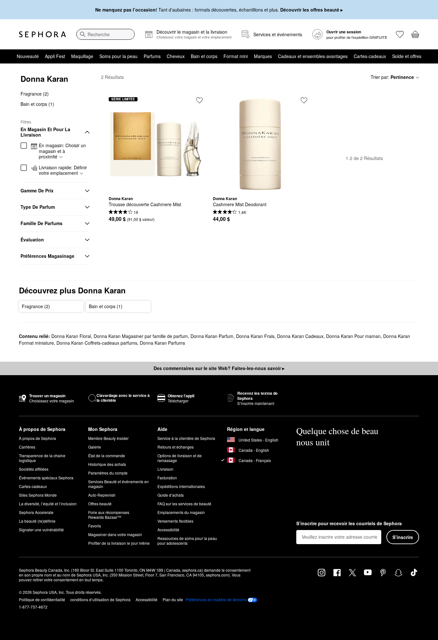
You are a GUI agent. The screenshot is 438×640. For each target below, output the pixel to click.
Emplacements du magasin (181, 512)
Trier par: (392, 77)
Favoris (94, 525)
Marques (263, 56)
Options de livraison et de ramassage (179, 458)
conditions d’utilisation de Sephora (100, 599)
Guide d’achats (170, 495)
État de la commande (106, 455)
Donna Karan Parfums (162, 343)
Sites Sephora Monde (38, 495)
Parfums (152, 56)
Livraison (165, 469)
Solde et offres (406, 56)
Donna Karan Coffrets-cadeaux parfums (96, 343)
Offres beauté (100, 503)
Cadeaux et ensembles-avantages (313, 56)
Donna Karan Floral (71, 336)
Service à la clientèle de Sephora (186, 438)
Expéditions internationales (181, 486)
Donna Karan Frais (255, 336)
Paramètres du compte (108, 473)
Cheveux (176, 56)
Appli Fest (55, 56)
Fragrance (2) (35, 93)
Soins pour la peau (118, 56)
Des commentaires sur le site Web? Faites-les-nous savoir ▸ (219, 368)
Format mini (235, 56)
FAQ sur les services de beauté (184, 503)
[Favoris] (400, 34)
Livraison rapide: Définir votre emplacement (63, 170)
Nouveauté (28, 56)
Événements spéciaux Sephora (46, 477)
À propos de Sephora (37, 438)
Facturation (167, 477)
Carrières (27, 447)
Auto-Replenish (101, 495)
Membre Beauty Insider (108, 438)
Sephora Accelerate (36, 512)
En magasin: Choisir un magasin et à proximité (62, 151)
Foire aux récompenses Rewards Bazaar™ (108, 514)
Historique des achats (107, 464)
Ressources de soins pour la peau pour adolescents (187, 540)
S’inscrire (402, 537)
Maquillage (82, 56)
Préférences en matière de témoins (216, 599)
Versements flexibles (175, 521)
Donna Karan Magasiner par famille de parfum (141, 336)
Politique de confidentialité (42, 599)
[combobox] (105, 34)
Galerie (94, 447)
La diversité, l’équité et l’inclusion (48, 503)
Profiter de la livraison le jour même (119, 543)
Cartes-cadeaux (370, 56)
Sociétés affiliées (33, 469)
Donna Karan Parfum (211, 336)
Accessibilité (168, 529)
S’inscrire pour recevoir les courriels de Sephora (349, 523)
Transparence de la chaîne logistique (42, 458)
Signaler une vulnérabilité (41, 529)
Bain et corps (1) (37, 104)
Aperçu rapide (155, 186)
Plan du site (173, 599)
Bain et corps (204, 56)
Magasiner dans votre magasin (115, 534)
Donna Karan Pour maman (353, 336)
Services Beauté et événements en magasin (118, 484)
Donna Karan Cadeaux (300, 336)
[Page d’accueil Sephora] (42, 34)
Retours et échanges (175, 447)
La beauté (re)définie (37, 521)
